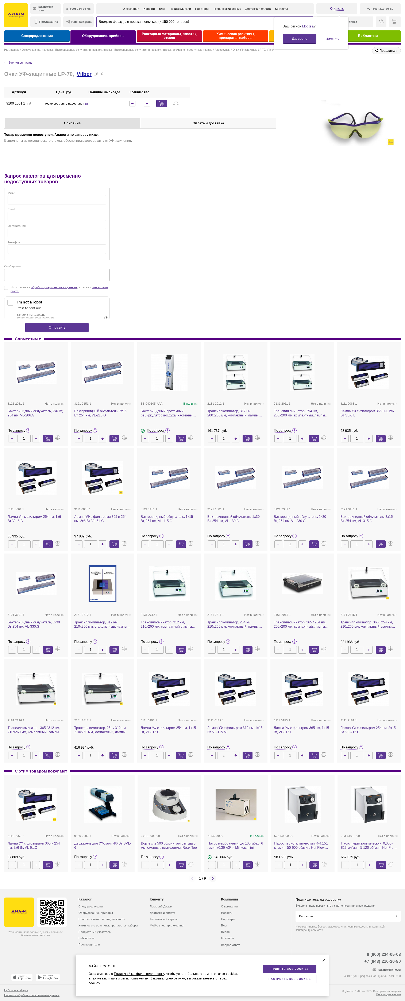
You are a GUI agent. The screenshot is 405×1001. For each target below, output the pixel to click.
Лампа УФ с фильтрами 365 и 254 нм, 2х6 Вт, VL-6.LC (100, 519)
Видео (225, 931)
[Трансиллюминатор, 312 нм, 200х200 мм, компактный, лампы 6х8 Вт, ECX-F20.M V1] (235, 372)
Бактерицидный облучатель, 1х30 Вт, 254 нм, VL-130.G (233, 519)
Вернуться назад (20, 62)
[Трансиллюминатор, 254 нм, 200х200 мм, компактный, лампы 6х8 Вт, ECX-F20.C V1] (302, 372)
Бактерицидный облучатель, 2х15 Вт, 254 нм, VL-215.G (100, 413)
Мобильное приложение (167, 925)
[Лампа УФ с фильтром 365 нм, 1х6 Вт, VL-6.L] (368, 372)
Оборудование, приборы (103, 36)
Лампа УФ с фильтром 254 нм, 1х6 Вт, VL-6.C (34, 519)
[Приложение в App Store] (21, 977)
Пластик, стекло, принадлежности (101, 919)
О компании (131, 8)
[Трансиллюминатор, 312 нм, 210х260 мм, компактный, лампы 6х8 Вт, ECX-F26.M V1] (169, 583)
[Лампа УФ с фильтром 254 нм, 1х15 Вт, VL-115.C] (169, 689)
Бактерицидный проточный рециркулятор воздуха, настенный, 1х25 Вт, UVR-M (168, 413)
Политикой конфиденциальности (139, 973)
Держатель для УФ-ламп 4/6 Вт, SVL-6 (102, 845)
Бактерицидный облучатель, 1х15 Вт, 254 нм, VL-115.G (167, 519)
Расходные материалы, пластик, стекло (169, 35)
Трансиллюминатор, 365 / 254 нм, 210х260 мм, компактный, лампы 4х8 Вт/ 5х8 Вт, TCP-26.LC (366, 624)
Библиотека (368, 36)
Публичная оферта (16, 990)
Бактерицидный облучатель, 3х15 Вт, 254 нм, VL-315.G (366, 519)
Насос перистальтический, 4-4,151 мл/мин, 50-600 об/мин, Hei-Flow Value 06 (301, 846)
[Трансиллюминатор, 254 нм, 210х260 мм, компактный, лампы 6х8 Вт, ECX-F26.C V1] (235, 583)
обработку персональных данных (54, 287)
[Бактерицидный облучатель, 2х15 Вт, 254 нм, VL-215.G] (102, 372)
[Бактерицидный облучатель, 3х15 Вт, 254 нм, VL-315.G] (368, 477)
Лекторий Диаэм (161, 906)
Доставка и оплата (258, 8)
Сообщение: (13, 266)
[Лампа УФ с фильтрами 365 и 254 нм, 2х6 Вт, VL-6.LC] (102, 478)
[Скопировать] (95, 74)
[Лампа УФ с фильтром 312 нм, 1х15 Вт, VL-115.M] (235, 689)
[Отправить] (394, 916)
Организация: (17, 225)
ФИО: (11, 192)
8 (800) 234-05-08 (384, 954)
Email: (12, 209)
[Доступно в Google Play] (48, 977)
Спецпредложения (37, 36)
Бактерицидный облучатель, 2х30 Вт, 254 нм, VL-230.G (300, 519)
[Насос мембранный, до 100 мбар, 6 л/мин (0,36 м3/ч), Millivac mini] (236, 805)
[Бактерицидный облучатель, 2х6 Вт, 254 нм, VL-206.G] (36, 372)
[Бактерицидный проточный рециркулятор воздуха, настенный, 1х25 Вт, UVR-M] (169, 372)
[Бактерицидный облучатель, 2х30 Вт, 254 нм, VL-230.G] (302, 477)
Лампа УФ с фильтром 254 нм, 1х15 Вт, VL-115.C (168, 730)
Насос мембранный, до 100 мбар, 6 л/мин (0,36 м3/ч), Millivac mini (235, 845)
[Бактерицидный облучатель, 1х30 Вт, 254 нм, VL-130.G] (235, 477)
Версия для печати (388, 994)
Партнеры (202, 8)
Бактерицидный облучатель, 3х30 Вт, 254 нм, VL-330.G (34, 624)
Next (212, 878)
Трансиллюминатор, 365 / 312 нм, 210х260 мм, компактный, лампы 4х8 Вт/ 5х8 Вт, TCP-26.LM (34, 730)
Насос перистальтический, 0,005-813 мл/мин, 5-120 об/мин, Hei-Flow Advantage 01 (368, 846)
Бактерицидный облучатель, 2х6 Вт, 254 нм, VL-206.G (35, 413)
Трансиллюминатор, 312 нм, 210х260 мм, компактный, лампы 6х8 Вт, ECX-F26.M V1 (166, 624)
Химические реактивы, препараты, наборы (235, 35)
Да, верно (299, 38)
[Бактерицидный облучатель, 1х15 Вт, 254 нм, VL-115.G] (169, 477)
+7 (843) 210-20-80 (382, 961)
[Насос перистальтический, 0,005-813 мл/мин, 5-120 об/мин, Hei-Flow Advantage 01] (369, 804)
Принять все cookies (290, 968)
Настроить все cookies (290, 979)
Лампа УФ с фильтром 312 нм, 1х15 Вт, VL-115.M (235, 730)
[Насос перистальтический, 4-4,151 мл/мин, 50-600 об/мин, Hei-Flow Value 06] (303, 804)
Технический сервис (227, 8)
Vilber (84, 74)
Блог (162, 8)
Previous (192, 878)
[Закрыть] (324, 960)
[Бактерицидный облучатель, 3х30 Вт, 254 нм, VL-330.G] (36, 583)
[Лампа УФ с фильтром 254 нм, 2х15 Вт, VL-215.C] (368, 689)
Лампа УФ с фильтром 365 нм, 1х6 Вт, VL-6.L (367, 413)
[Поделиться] (102, 74)
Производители (180, 8)
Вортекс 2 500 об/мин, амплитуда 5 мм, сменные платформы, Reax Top (169, 845)
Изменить (332, 38)
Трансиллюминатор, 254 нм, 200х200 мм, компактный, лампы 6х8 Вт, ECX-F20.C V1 (299, 413)
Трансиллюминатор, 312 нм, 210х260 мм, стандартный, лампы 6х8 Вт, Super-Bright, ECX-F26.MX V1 (100, 624)
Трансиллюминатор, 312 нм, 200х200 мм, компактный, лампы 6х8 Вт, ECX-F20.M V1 (233, 413)
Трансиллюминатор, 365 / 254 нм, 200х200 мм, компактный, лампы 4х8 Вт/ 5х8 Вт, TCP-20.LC (300, 624)
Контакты (281, 8)
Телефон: (14, 242)
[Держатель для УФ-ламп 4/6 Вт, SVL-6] (103, 804)
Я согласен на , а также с (59, 289)
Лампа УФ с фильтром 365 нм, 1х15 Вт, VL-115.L (301, 730)
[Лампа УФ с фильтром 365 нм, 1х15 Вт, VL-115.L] (302, 689)
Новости (149, 8)
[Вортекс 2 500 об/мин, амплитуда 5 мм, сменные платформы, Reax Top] (169, 804)
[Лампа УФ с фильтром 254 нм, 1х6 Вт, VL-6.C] (36, 478)
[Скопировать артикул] (28, 103)
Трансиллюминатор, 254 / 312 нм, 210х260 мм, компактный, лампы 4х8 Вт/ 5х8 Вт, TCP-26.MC (100, 730)
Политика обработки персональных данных (31, 995)
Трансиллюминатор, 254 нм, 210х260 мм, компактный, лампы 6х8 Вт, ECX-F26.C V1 (233, 624)
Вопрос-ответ (230, 945)
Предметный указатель (94, 931)
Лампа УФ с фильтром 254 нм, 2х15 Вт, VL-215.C (368, 730)
